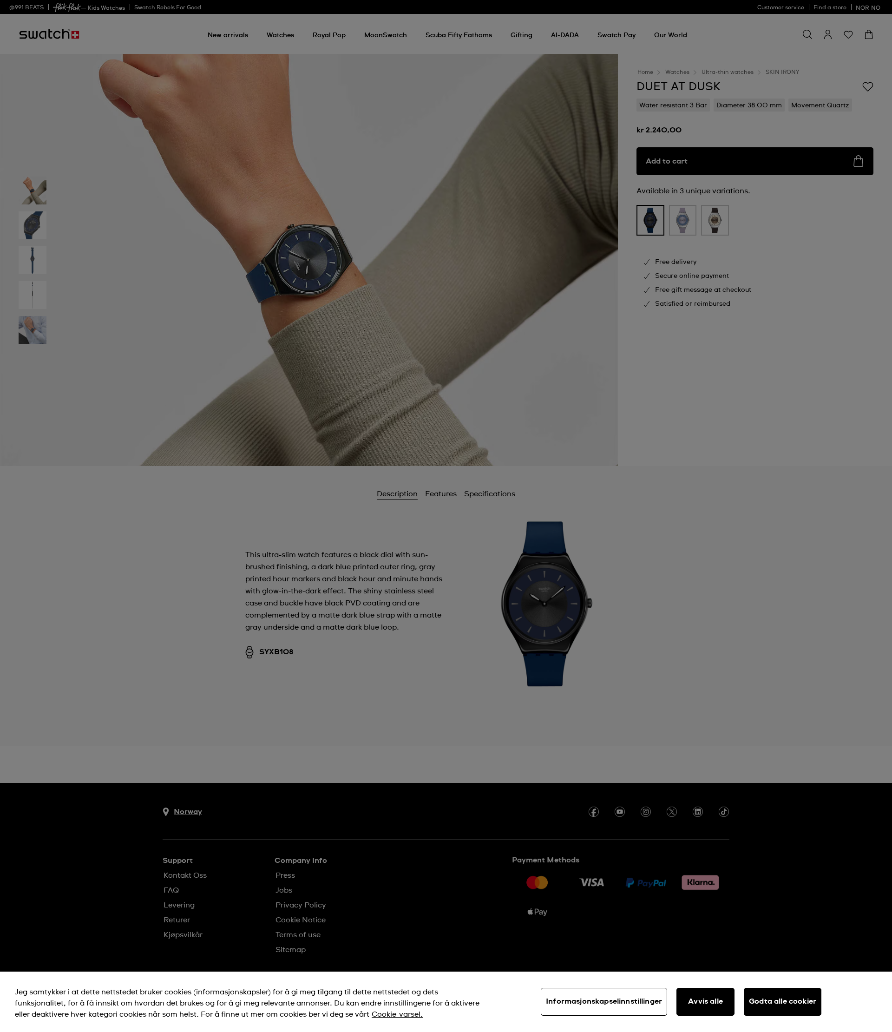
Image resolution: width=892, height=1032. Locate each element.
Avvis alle (705, 1001)
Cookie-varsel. (397, 1014)
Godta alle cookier (782, 1001)
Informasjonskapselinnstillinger (604, 1001)
